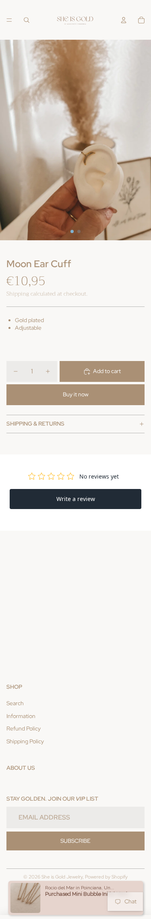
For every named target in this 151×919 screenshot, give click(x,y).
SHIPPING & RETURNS (35, 423)
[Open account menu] (123, 20)
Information (20, 716)
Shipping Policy (25, 741)
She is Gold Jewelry (62, 877)
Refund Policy (23, 728)
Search (15, 703)
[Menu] (9, 20)
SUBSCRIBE (75, 840)
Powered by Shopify (106, 877)
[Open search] (26, 20)
